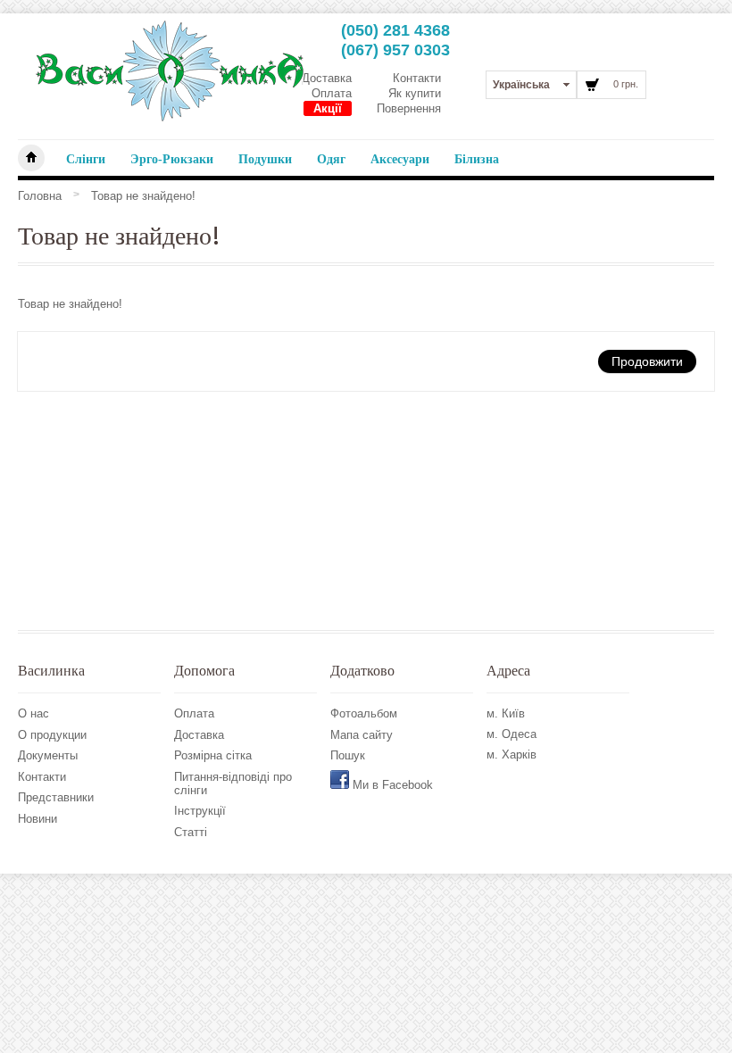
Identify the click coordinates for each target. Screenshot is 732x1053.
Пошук (347, 755)
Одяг (331, 159)
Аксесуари (399, 159)
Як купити (414, 93)
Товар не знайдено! (143, 196)
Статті (190, 832)
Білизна (476, 159)
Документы (48, 755)
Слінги (85, 159)
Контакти (417, 78)
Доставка (327, 78)
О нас (33, 713)
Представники (56, 797)
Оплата (332, 93)
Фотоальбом (363, 713)
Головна (40, 196)
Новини (37, 818)
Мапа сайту (361, 735)
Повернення (409, 108)
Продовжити (647, 361)
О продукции (52, 735)
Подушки (265, 159)
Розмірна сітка (213, 755)
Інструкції (200, 810)
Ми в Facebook (391, 785)
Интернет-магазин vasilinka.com (31, 158)
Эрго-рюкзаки (171, 159)
